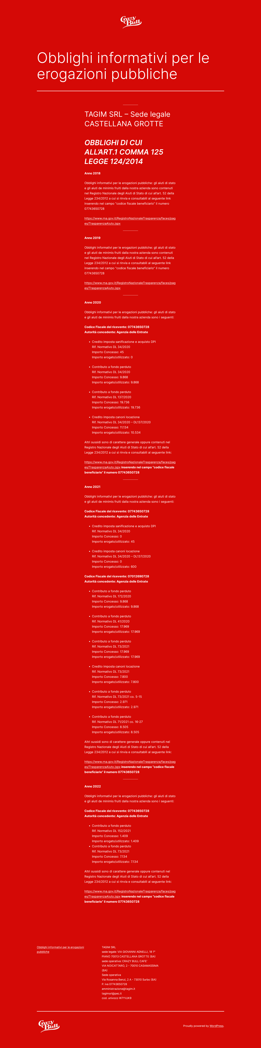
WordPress (216, 1025)
